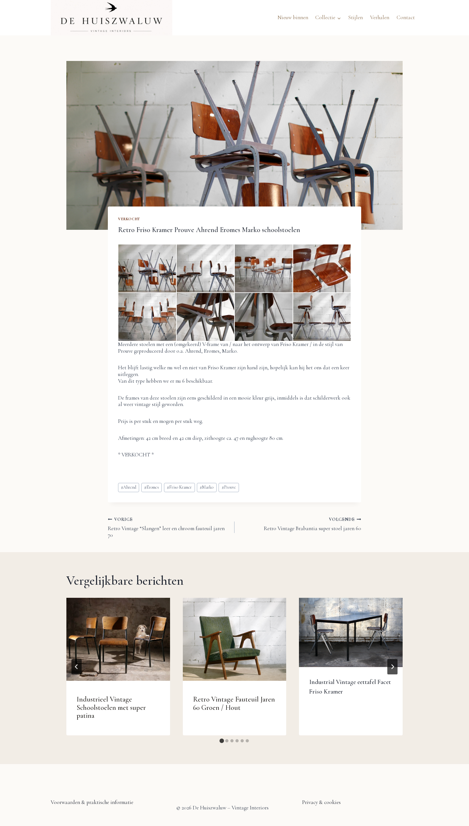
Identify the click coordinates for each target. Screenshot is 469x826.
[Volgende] (392, 666)
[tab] (222, 741)
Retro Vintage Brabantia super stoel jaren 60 (312, 524)
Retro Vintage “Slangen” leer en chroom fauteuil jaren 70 (166, 527)
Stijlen (355, 17)
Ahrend (128, 487)
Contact (406, 17)
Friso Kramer (179, 487)
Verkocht (129, 219)
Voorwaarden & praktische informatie (92, 802)
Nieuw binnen (293, 17)
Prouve (229, 487)
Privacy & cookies (321, 802)
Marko (206, 487)
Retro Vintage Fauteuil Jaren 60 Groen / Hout (234, 703)
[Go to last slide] (76, 666)
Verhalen (379, 17)
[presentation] (118, 639)
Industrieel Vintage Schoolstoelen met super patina (111, 707)
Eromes (151, 487)
